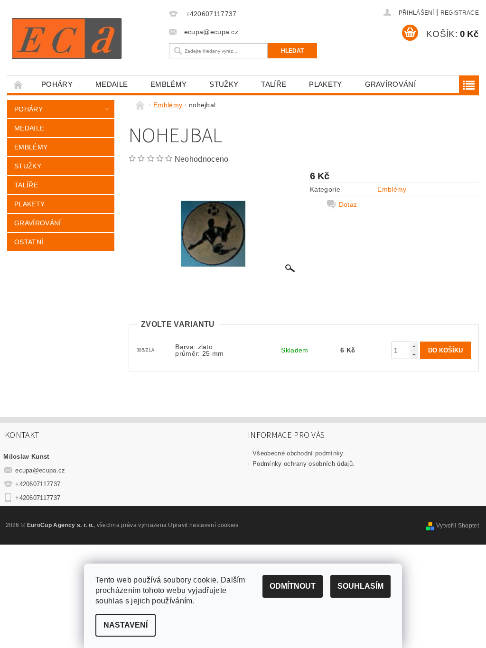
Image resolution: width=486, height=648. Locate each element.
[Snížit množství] (414, 354)
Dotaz (348, 204)
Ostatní (28, 242)
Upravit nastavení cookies (203, 525)
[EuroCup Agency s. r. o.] (85, 38)
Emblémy (168, 84)
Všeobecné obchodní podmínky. (298, 453)
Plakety (325, 84)
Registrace (459, 12)
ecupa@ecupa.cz (40, 470)
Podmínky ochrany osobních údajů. (303, 463)
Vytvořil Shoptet (457, 525)
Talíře (273, 84)
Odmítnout (293, 586)
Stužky (223, 84)
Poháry (57, 84)
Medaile (111, 84)
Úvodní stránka (18, 84)
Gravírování (390, 84)
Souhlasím (360, 586)
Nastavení (125, 625)
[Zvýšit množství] (414, 346)
